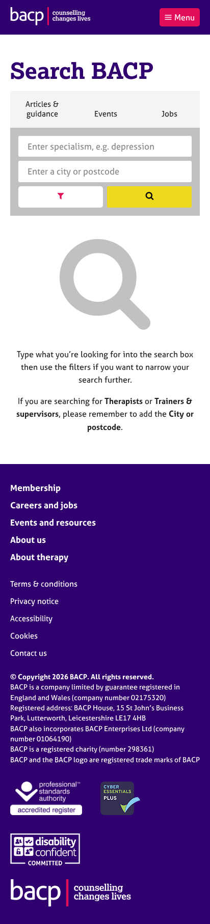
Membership (35, 487)
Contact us (28, 653)
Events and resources (53, 522)
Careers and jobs (43, 505)
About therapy (39, 557)
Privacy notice (34, 601)
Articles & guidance (42, 113)
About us (28, 539)
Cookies (24, 636)
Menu (184, 17)
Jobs (169, 118)
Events (105, 118)
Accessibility (31, 618)
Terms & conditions (43, 584)
